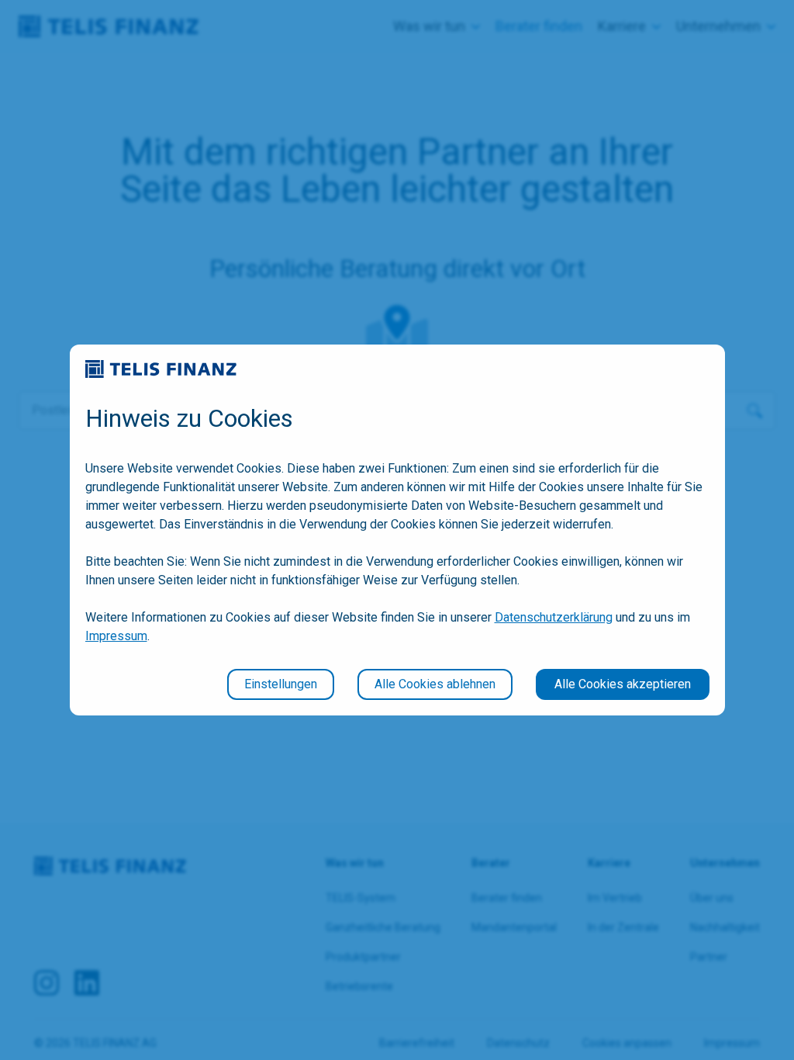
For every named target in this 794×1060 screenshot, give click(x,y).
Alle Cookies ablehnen (435, 684)
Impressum (116, 636)
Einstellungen (280, 684)
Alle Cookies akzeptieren (622, 684)
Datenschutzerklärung (554, 617)
